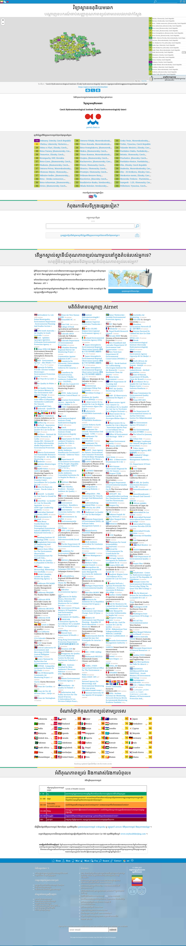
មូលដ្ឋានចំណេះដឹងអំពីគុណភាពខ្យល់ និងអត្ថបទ (49, 885)
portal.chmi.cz (93, 127)
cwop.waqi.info (114, 896)
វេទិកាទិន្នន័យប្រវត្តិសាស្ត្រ (42, 910)
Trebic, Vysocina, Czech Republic (133, 144)
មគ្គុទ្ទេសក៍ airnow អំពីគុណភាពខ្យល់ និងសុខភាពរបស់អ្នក (129, 826)
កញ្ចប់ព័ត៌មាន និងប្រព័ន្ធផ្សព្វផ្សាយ (45, 875)
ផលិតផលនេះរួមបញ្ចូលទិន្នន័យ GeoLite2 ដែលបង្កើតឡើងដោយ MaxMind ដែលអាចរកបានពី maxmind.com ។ (100, 881)
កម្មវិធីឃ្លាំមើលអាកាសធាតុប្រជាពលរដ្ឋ (92, 896)
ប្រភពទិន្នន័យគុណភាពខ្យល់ (43, 899)
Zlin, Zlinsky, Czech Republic (131, 165)
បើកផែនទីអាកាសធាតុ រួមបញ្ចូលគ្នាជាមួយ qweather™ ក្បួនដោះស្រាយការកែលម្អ (102, 892)
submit (112, 929)
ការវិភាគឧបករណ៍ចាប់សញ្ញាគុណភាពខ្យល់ (47, 889)
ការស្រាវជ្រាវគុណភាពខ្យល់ (47, 880)
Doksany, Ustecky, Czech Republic (53, 140)
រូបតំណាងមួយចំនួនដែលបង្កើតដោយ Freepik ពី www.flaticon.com (96, 903)
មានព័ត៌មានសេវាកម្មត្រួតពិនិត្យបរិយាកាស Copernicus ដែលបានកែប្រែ (103, 899)
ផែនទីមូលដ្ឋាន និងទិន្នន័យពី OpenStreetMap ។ (96, 913)
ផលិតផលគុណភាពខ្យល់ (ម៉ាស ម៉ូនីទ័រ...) (47, 905)
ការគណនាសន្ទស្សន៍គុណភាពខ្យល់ (45, 901)
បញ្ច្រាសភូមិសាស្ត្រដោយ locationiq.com (94, 910)
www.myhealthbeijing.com (133, 833)
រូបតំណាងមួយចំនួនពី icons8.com (92, 907)
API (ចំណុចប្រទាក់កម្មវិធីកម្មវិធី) (45, 908)
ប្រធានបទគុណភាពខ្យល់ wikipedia (91, 826)
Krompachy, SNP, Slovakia (50, 158)
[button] (3, 20)
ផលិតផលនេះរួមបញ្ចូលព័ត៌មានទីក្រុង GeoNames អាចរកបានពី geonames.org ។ (100, 886)
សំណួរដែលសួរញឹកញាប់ (45, 894)
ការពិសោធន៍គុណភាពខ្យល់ (43, 887)
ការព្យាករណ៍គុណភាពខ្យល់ (43, 903)
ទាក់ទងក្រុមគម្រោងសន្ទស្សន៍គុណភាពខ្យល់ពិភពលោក (51, 873)
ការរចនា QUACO (86, 919)
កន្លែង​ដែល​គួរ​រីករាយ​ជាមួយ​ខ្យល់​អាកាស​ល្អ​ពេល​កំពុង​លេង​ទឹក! (99, 916)
